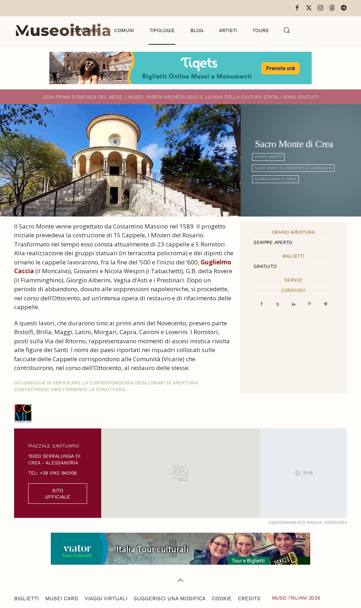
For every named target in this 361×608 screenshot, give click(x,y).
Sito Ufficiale (57, 494)
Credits (249, 598)
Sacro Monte (268, 157)
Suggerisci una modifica (170, 598)
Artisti (228, 30)
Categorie (85, 30)
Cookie (222, 598)
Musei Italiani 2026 (296, 598)
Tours (260, 30)
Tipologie (162, 30)
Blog (196, 30)
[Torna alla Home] (63, 30)
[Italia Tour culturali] (180, 548)
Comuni (124, 30)
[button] (286, 30)
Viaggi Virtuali (106, 598)
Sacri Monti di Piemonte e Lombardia (293, 168)
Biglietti (26, 598)
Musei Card (61, 598)
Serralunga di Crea (275, 179)
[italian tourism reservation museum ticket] (180, 68)
